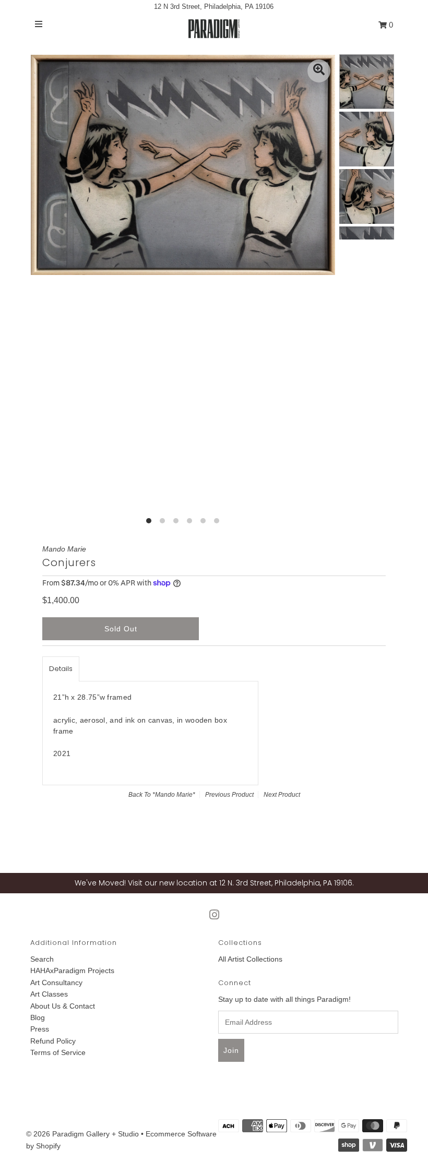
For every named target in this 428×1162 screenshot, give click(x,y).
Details (61, 669)
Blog (37, 1017)
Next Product (282, 794)
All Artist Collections (250, 959)
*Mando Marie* (173, 794)
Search (42, 959)
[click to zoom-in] (318, 70)
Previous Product (229, 794)
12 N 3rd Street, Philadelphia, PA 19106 (214, 6)
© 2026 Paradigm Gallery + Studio (82, 1134)
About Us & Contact (62, 1006)
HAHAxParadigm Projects (72, 970)
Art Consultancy (56, 982)
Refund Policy (53, 1041)
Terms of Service (58, 1052)
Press (39, 1029)
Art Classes (49, 994)
